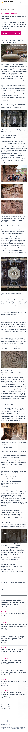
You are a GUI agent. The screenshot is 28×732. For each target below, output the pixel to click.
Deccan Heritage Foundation (9, 2)
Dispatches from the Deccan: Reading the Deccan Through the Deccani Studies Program (12, 603)
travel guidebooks (11, 411)
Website (22, 544)
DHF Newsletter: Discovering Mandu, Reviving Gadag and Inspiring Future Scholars (14, 626)
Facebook (12, 544)
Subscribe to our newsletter (11, 33)
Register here (4, 486)
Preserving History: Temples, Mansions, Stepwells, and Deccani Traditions (13, 694)
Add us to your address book (9, 564)
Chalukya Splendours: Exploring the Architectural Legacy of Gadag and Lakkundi (13, 639)
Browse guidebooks (6, 447)
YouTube (17, 544)
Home (2, 9)
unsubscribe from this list (17, 571)
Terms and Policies (5, 724)
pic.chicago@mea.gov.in (9, 478)
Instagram (6, 544)
